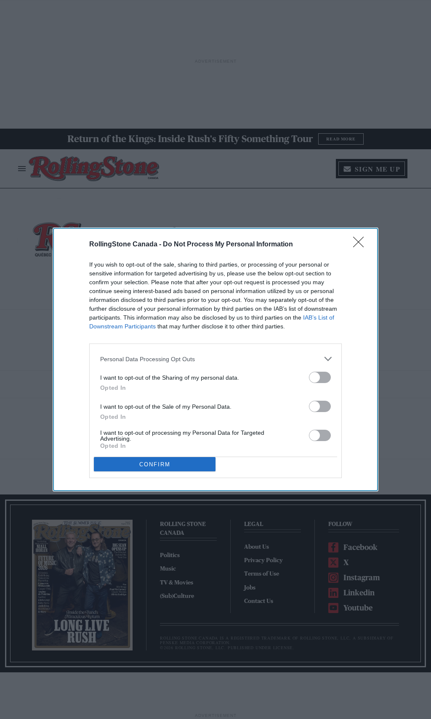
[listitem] (215, 358)
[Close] (361, 245)
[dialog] (215, 359)
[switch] (320, 377)
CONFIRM (154, 464)
